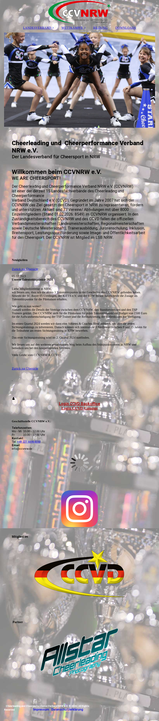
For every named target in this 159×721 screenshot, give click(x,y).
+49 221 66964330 (29, 442)
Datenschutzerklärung (67, 709)
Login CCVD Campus (79, 408)
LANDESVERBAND (37, 27)
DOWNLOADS (125, 27)
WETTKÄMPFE (72, 27)
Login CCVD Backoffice (79, 403)
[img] (79, 11)
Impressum (41, 709)
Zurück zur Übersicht (25, 269)
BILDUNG (100, 27)
